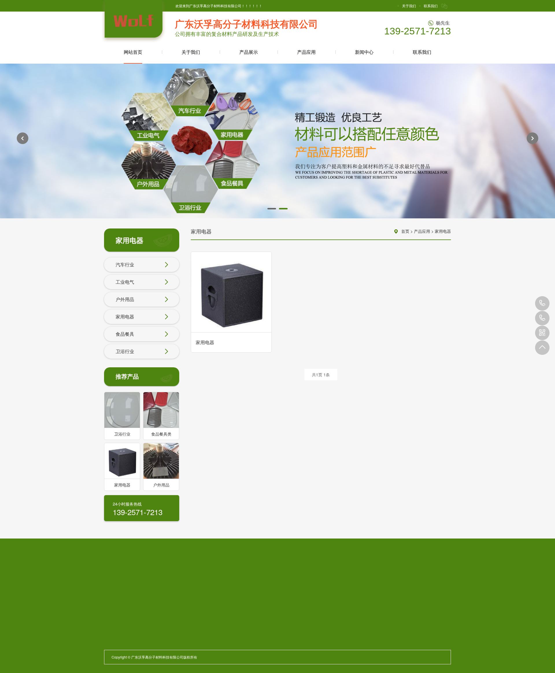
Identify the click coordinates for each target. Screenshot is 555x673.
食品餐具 (125, 334)
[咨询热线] (542, 318)
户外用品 (125, 299)
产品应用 (306, 52)
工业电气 (125, 282)
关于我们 (409, 5)
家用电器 (125, 316)
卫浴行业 (125, 351)
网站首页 (133, 52)
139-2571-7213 (542, 303)
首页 (405, 231)
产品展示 (248, 52)
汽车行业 (125, 264)
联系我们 (431, 5)
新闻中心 (364, 52)
